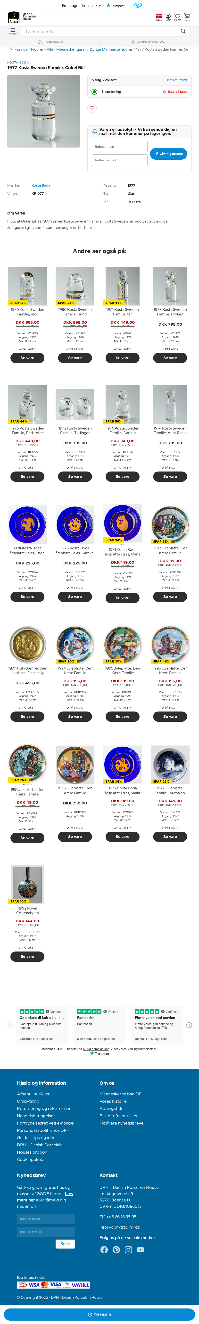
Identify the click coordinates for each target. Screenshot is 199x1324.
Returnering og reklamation (44, 1109)
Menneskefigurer (71, 49)
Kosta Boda (41, 185)
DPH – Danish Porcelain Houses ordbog (40, 1148)
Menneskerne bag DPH (122, 1094)
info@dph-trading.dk (120, 1227)
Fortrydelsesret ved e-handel (45, 1123)
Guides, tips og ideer (37, 1138)
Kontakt (109, 1175)
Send (65, 1244)
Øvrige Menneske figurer (111, 49)
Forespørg (102, 1314)
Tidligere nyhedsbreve (121, 1123)
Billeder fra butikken (119, 1116)
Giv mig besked (171, 153)
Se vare (27, 358)
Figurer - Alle (42, 49)
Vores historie (113, 1101)
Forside (21, 49)
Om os (107, 1083)
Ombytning (28, 1101)
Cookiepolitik (30, 1160)
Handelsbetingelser (36, 1116)
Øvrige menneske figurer (12, 49)
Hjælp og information (41, 1083)
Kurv (187, 20)
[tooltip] (27, 312)
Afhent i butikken (33, 1094)
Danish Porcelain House (28, 16)
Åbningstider (112, 1109)
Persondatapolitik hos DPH (43, 1131)
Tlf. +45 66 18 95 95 (118, 1217)
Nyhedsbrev (31, 1175)
